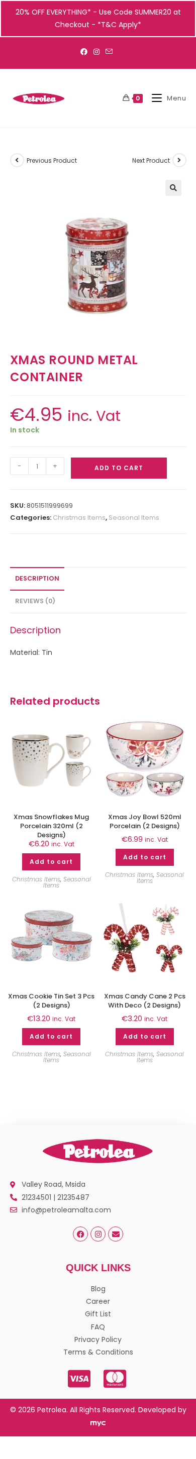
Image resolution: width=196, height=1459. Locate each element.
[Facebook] (80, 1234)
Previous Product (52, 160)
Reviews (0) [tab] (35, 601)
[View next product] (179, 160)
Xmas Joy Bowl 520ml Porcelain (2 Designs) (144, 822)
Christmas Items (79, 517)
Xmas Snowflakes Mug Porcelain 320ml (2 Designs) (51, 826)
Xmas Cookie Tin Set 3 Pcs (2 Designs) (51, 1001)
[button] (173, 188)
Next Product (151, 160)
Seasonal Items (134, 517)
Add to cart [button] (51, 861)
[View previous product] (17, 160)
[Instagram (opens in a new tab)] (96, 51)
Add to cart (118, 468)
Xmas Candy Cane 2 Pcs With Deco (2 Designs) (144, 1001)
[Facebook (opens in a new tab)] (85, 51)
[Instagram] (98, 1234)
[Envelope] (115, 1234)
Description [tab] (37, 578)
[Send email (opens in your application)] (109, 51)
